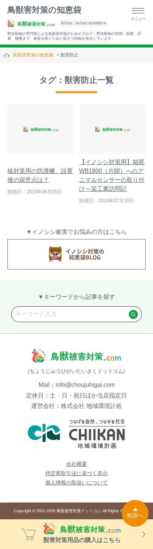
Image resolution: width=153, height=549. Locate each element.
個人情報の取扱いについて (76, 483)
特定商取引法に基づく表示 (76, 473)
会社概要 (76, 464)
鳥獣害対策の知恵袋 (44, 9)
